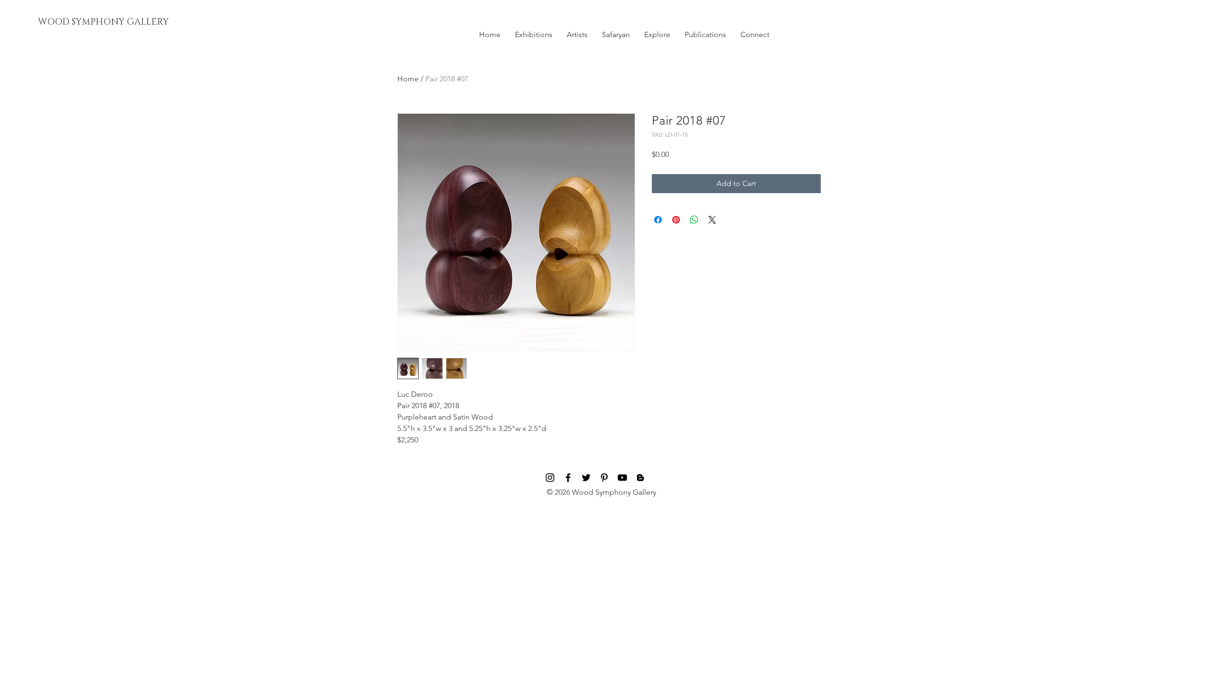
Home (408, 78)
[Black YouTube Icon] (622, 477)
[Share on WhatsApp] (694, 219)
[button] (534, 35)
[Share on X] (712, 219)
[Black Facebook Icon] (568, 477)
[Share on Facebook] (658, 219)
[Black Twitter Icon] (586, 477)
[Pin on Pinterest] (676, 219)
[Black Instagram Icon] (550, 477)
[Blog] (640, 477)
